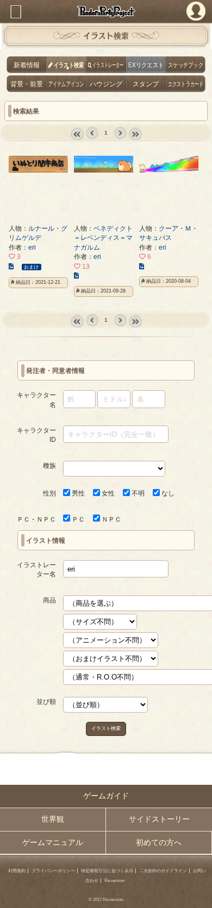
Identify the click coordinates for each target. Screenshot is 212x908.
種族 (49, 465)
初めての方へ (159, 843)
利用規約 (17, 870)
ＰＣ (77, 519)
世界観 (52, 819)
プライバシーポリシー (53, 870)
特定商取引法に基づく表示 (107, 870)
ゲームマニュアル (52, 843)
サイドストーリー (159, 819)
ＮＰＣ (110, 519)
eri (32, 247)
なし (167, 493)
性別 (49, 493)
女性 (107, 493)
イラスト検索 (106, 728)
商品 (49, 600)
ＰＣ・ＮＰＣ (36, 519)
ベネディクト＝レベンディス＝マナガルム (103, 238)
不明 (137, 493)
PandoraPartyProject (106, 11)
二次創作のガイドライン (163, 870)
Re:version (114, 880)
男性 (77, 493)
